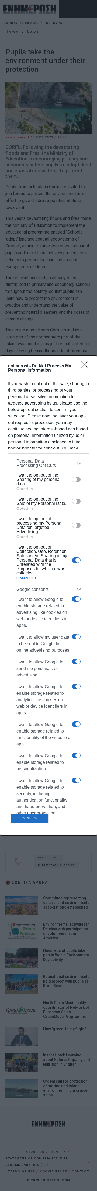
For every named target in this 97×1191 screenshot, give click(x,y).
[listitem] (48, 463)
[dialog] (48, 595)
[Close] (86, 366)
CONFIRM (30, 818)
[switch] (76, 479)
